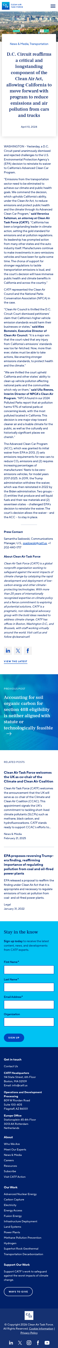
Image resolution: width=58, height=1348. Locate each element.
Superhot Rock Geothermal (21, 1249)
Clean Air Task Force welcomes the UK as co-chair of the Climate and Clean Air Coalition (29, 777)
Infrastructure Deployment (20, 1221)
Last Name (11, 979)
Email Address (13, 997)
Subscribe (10, 1171)
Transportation (39, 44)
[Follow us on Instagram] (29, 1342)
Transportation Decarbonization (23, 1254)
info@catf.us (19, 1085)
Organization (12, 1014)
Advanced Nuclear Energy (20, 1194)
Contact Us (11, 1066)
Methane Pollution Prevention (22, 1238)
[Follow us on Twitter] (20, 1342)
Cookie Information (41, 1329)
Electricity (10, 1205)
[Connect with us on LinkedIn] (11, 1342)
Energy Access (13, 1210)
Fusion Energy (13, 1216)
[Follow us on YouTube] (47, 1342)
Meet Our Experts (15, 1149)
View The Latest (15, 661)
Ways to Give (18, 1291)
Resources (10, 1166)
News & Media (19, 44)
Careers (9, 1160)
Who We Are (12, 1144)
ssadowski (29, 543)
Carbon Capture (14, 1199)
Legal (7, 904)
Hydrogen (10, 1243)
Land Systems (12, 1227)
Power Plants (12, 1232)
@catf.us (41, 543)
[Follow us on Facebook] (38, 1342)
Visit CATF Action (15, 1177)
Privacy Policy (29, 1333)
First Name (11, 962)
